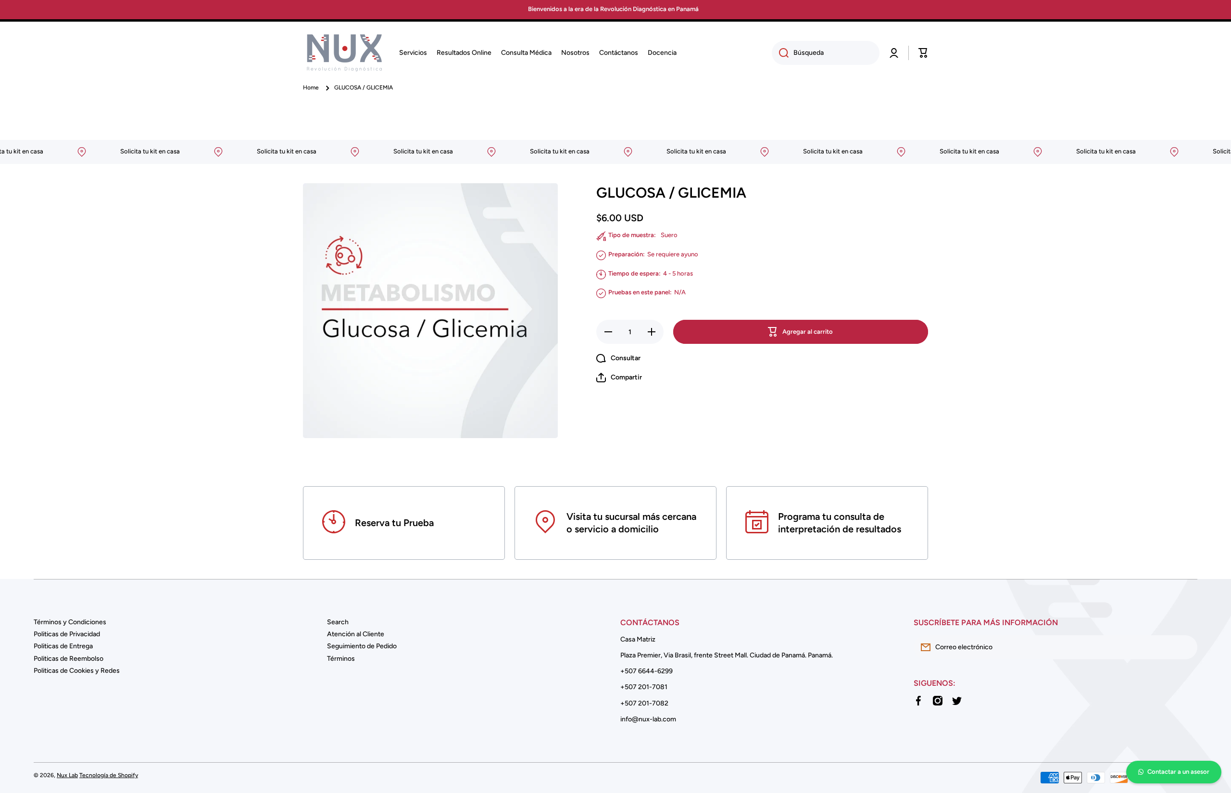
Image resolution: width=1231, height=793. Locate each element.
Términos (341, 659)
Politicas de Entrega (63, 646)
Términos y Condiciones (70, 622)
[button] (923, 53)
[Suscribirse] (1185, 647)
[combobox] (825, 53)
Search (338, 622)
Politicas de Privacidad (67, 634)
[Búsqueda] (780, 53)
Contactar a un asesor (1178, 771)
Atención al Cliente (355, 634)
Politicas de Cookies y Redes (77, 671)
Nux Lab (67, 775)
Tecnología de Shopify (108, 775)
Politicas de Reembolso (68, 659)
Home (311, 87)
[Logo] (344, 53)
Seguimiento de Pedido (362, 646)
